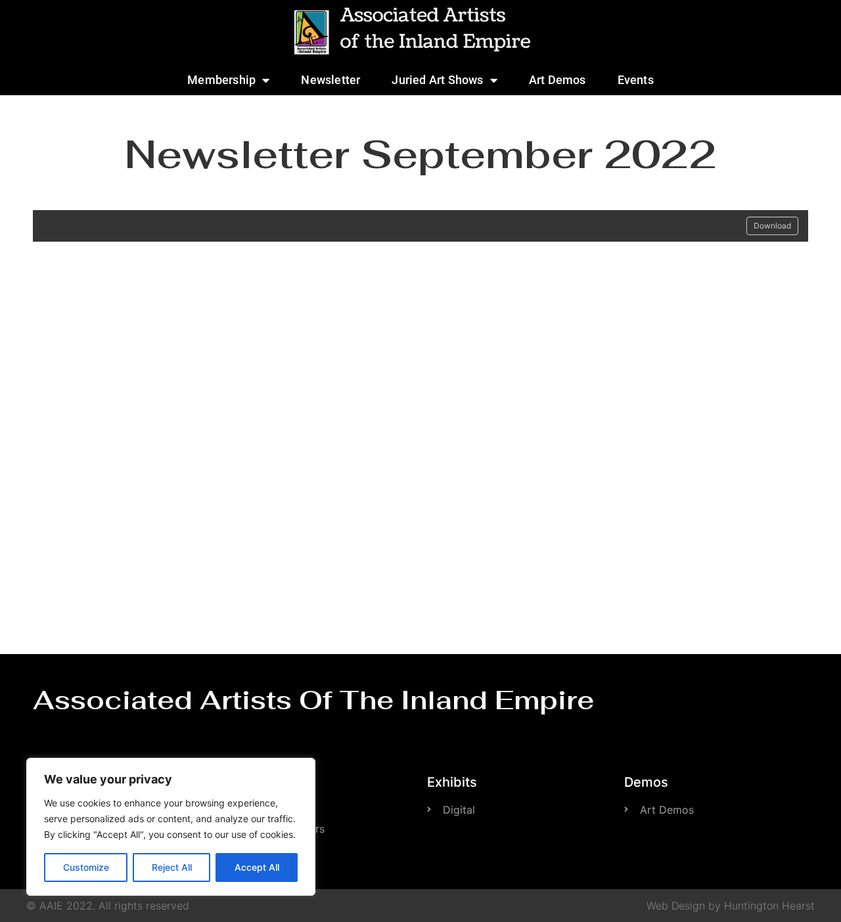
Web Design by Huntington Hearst (731, 905)
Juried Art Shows (437, 80)
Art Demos (557, 80)
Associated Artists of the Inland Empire (313, 700)
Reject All (172, 867)
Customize (86, 867)
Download (772, 225)
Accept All (257, 867)
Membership (221, 80)
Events (636, 80)
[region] (170, 827)
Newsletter (330, 80)
